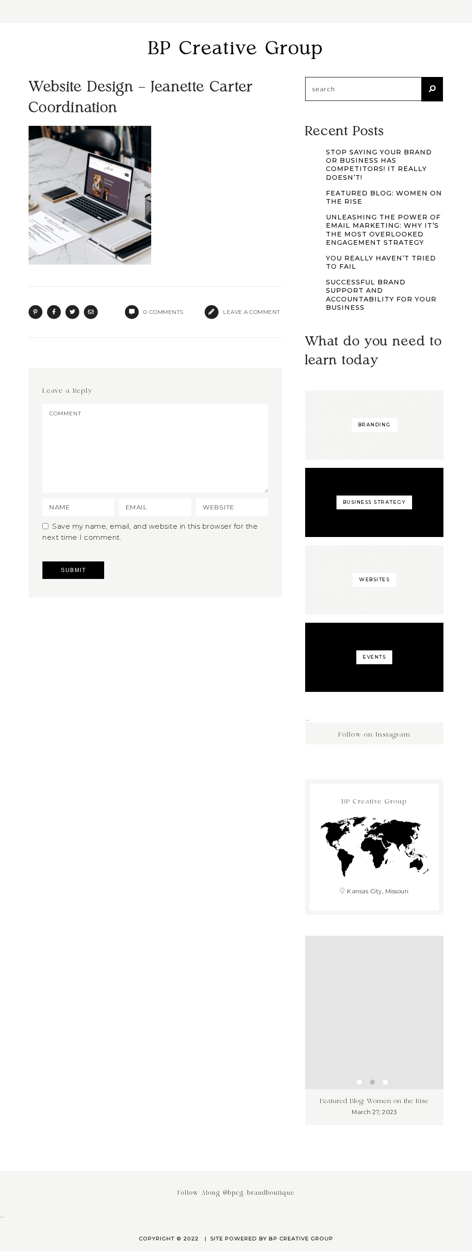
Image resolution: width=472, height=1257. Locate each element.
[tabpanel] (353, 1030)
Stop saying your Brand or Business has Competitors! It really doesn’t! (379, 165)
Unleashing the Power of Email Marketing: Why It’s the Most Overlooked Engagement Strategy (383, 230)
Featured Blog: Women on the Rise (384, 197)
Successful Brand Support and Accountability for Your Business (381, 295)
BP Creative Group (236, 49)
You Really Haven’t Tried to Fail (381, 262)
